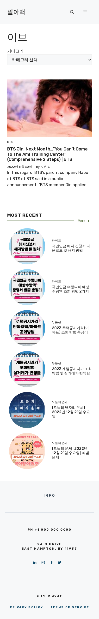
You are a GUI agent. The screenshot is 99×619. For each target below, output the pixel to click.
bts (10, 142)
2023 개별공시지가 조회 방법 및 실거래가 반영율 (72, 371)
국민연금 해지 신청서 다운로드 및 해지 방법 (71, 248)
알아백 (16, 11)
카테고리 (15, 51)
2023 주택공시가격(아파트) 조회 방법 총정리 (70, 330)
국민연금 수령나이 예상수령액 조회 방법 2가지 (70, 289)
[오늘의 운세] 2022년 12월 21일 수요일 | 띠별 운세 (70, 452)
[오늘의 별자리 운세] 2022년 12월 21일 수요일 (71, 411)
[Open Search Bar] (72, 12)
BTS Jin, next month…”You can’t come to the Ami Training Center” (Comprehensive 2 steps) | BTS (47, 154)
